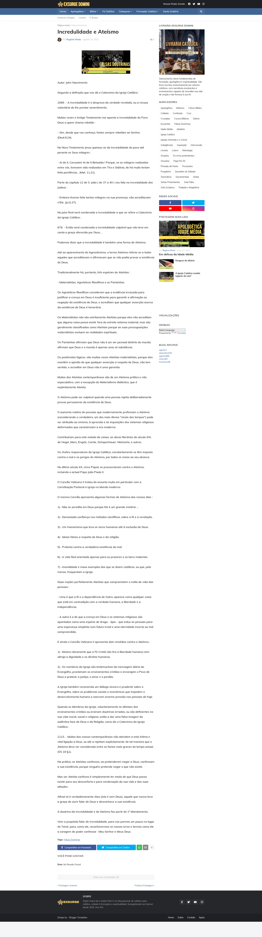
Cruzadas (165, 118)
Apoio (202, 917)
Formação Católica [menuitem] (146, 11)
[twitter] (194, 4)
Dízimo (196, 118)
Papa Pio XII (179, 161)
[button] (201, 11)
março (163, 359)
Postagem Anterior (68, 885)
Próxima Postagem (144, 885)
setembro (165, 353)
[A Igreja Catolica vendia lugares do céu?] (166, 277)
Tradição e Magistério (188, 187)
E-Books (94, 17)
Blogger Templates (78, 917)
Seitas (196, 177)
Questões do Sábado (185, 171)
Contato (191, 917)
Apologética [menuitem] (77, 11)
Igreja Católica (168, 134)
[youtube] (198, 4)
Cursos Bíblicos (181, 118)
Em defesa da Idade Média (176, 254)
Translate (181, 333)
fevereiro (164, 362)
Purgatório (166, 171)
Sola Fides (189, 182)
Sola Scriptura (167, 187)
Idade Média (167, 129)
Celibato (165, 113)
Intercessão (196, 145)
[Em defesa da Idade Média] (182, 234)
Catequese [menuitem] (124, 11)
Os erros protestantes (183, 155)
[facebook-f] (170, 202)
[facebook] (189, 4)
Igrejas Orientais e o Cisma (174, 139)
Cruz (189, 113)
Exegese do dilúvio (185, 260)
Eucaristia (165, 124)
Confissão (178, 113)
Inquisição (182, 145)
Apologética (166, 108)
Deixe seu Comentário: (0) (106, 877)
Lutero (175, 150)
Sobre (180, 917)
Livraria (82, 17)
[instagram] (203, 4)
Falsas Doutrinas (79, 25)
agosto (163, 350)
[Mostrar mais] (152, 847)
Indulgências (167, 145)
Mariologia (187, 150)
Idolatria (181, 129)
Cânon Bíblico (195, 108)
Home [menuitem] (63, 11)
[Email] (145, 847)
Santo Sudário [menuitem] (170, 11)
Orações (165, 155)
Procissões (187, 166)
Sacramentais (182, 177)
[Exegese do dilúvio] (166, 264)
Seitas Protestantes (170, 182)
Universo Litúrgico (66, 17)
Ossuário (165, 161)
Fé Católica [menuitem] (108, 11)
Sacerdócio (166, 177)
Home (171, 917)
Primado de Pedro (169, 166)
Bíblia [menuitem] (93, 11)
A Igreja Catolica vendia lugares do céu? (187, 274)
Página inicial (63, 25)
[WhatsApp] (139, 847)
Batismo (180, 108)
